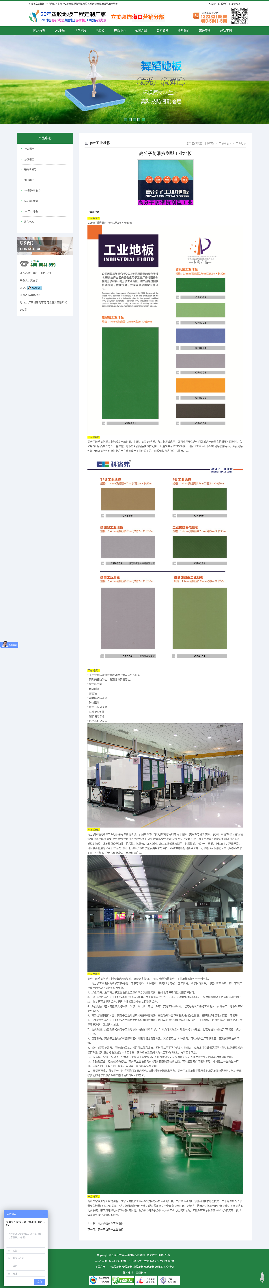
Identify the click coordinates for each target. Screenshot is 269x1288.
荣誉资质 (205, 30)
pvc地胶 (60, 30)
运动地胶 (80, 30)
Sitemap (235, 3)
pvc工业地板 (31, 211)
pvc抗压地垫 (31, 200)
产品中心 (120, 30)
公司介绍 (141, 30)
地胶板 (100, 30)
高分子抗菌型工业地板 (110, 1223)
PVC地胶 (29, 148)
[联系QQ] (34, 287)
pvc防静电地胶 (32, 190)
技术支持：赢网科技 (134, 1272)
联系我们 (223, 3)
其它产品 (29, 221)
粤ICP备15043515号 (159, 1255)
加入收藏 (211, 3)
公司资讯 (162, 30)
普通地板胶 (30, 169)
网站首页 (39, 30)
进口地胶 (29, 180)
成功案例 (226, 30)
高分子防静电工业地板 (110, 1229)
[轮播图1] (134, 79)
